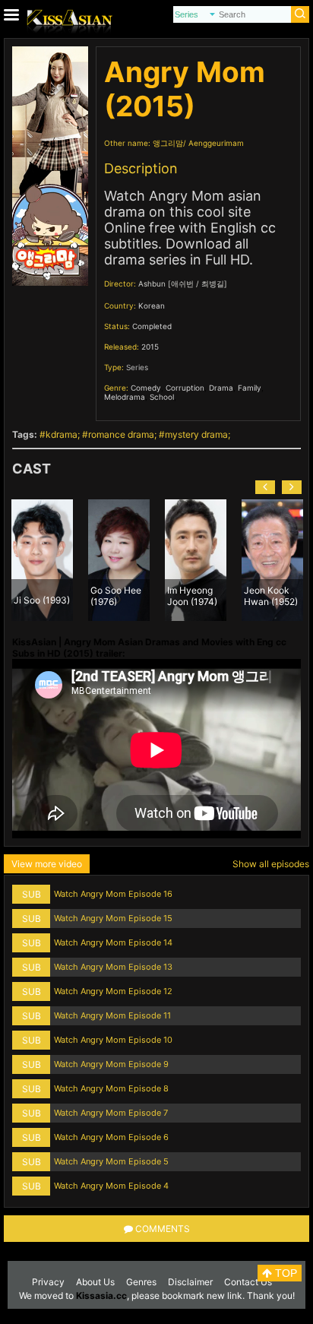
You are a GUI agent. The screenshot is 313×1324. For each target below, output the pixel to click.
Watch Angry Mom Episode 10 (113, 1039)
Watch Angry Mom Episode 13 (113, 966)
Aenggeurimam (216, 142)
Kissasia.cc (101, 1295)
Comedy (146, 387)
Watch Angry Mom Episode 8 (111, 1088)
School (162, 396)
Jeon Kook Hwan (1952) (271, 595)
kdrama (61, 434)
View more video (46, 863)
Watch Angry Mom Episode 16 (113, 893)
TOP (284, 1273)
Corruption (185, 387)
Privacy (48, 1282)
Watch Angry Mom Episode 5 (111, 1161)
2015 (150, 346)
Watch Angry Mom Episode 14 (113, 942)
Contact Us (248, 1282)
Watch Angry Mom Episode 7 (111, 1112)
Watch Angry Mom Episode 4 (111, 1185)
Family (249, 387)
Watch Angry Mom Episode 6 (111, 1137)
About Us (95, 1282)
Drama (221, 387)
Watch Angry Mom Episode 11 (112, 1015)
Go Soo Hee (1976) (115, 595)
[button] (265, 487)
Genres (141, 1282)
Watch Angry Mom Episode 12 (113, 991)
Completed (152, 326)
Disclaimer (190, 1282)
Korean (151, 305)
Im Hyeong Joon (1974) (192, 595)
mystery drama (196, 434)
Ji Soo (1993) (42, 600)
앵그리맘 (168, 142)
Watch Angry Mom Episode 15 (113, 918)
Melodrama (124, 396)
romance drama (121, 434)
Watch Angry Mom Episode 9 (111, 1064)
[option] (42, 560)
